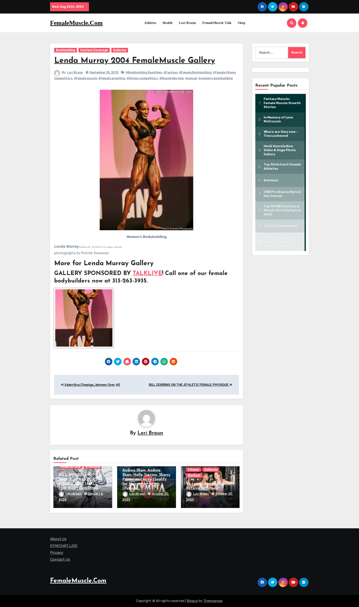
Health (168, 23)
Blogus (192, 601)
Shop (241, 23)
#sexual (191, 78)
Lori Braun (187, 23)
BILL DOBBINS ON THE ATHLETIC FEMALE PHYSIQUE (189, 385)
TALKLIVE (147, 273)
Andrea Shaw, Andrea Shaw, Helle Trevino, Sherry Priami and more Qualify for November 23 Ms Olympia (146, 479)
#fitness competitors (142, 78)
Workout (194, 475)
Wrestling (92, 466)
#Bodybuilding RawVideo (144, 72)
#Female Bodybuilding (195, 72)
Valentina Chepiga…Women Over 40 (92, 385)
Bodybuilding (65, 50)
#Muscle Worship (171, 78)
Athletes (150, 23)
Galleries (119, 50)
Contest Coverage (94, 50)
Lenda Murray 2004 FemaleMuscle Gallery (134, 61)
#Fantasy (171, 72)
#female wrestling (111, 78)
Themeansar (213, 601)
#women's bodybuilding (215, 78)
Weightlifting (70, 466)
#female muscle (85, 78)
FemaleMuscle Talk (217, 23)
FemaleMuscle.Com (76, 22)
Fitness (193, 469)
